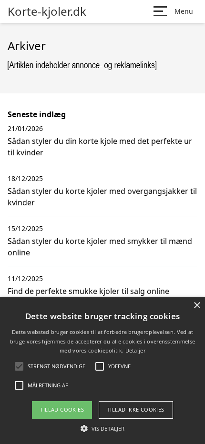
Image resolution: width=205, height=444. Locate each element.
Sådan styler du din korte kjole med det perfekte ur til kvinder (100, 147)
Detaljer (135, 350)
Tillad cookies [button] (62, 409)
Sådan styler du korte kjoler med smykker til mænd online (100, 247)
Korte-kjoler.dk (47, 11)
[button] (102, 428)
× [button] (196, 305)
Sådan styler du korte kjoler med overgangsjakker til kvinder (102, 197)
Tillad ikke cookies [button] (135, 409)
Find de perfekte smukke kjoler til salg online (88, 291)
